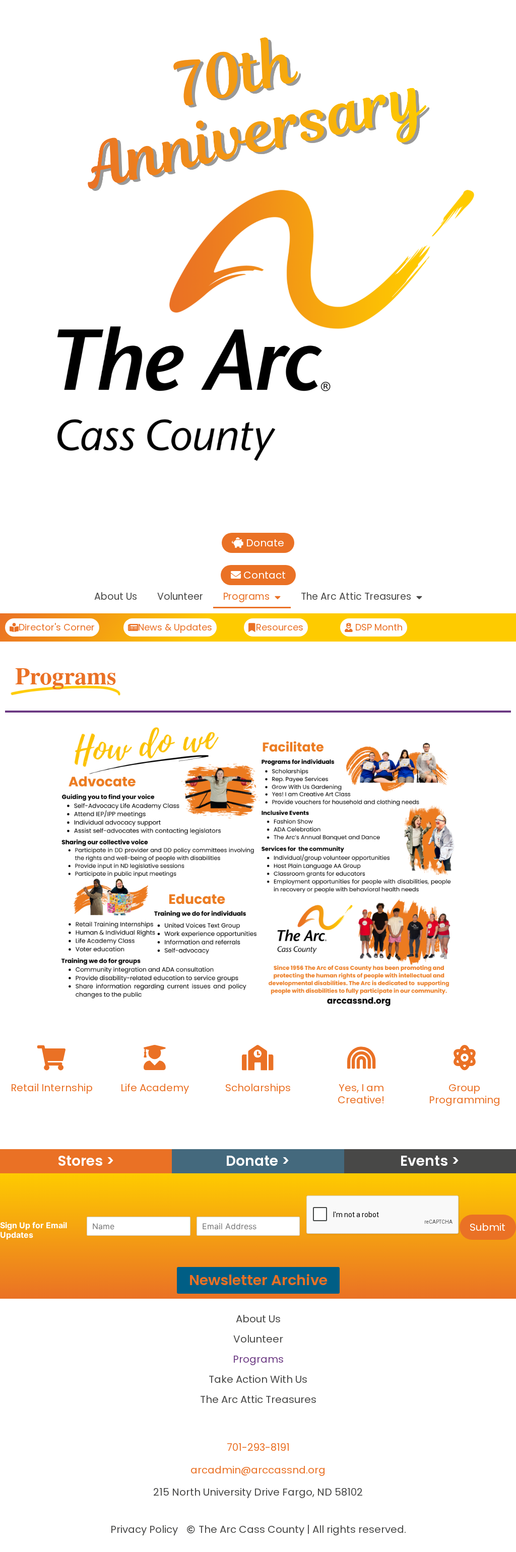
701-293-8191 (258, 1447)
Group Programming (464, 1094)
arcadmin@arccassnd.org (258, 1470)
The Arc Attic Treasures (356, 596)
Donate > (258, 1161)
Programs (246, 596)
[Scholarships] (258, 1057)
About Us (115, 596)
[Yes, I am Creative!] (361, 1057)
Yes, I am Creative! (361, 1094)
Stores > (86, 1161)
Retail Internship (52, 1088)
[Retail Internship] (51, 1057)
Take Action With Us (258, 1379)
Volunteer (180, 596)
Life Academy (154, 1088)
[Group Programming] (464, 1057)
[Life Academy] (154, 1057)
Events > (430, 1161)
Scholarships (258, 1088)
